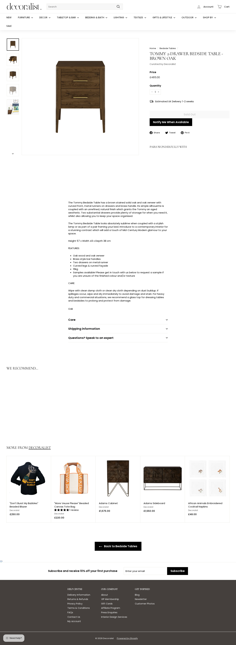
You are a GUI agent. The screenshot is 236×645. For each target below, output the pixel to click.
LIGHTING (119, 17)
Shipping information (84, 329)
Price (153, 72)
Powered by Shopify (127, 638)
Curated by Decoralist (163, 64)
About (104, 594)
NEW (9, 17)
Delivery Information (78, 594)
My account (74, 621)
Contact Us (73, 617)
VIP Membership (110, 599)
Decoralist (40, 447)
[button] (62, 510)
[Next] (12, 152)
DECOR (43, 17)
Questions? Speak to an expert (91, 338)
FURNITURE (24, 17)
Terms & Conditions (78, 608)
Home (153, 48)
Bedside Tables (168, 48)
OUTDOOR (188, 17)
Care (71, 320)
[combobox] (85, 7)
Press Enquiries (109, 612)
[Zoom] (80, 96)
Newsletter (141, 599)
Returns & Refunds (77, 599)
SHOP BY (208, 17)
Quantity (155, 86)
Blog (137, 594)
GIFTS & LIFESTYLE (163, 17)
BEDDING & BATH (95, 17)
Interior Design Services (114, 617)
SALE (9, 26)
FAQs (70, 612)
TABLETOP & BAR (66, 17)
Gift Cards (107, 603)
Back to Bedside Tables (120, 546)
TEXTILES (139, 17)
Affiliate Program (110, 608)
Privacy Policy (75, 603)
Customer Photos (145, 603)
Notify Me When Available (171, 122)
